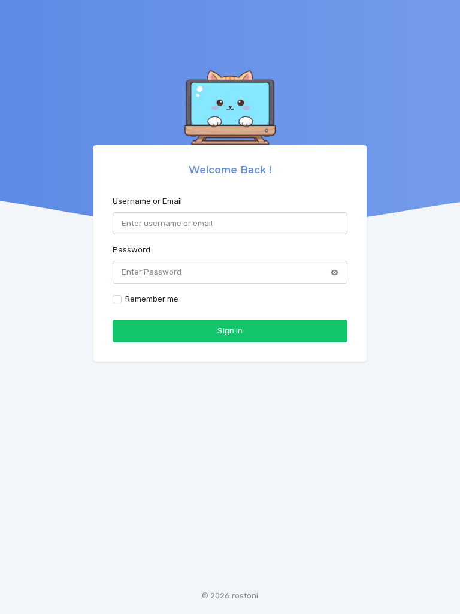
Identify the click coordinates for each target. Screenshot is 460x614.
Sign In (230, 330)
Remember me (151, 298)
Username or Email (147, 201)
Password (131, 249)
